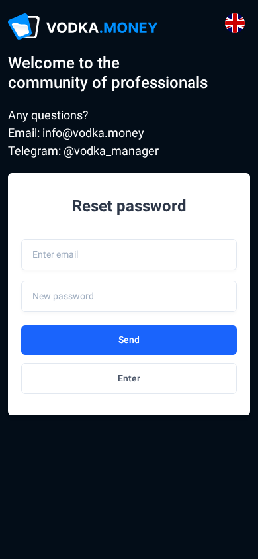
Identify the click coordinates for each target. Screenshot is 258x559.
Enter (129, 378)
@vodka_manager (111, 151)
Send (129, 339)
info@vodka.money (93, 133)
